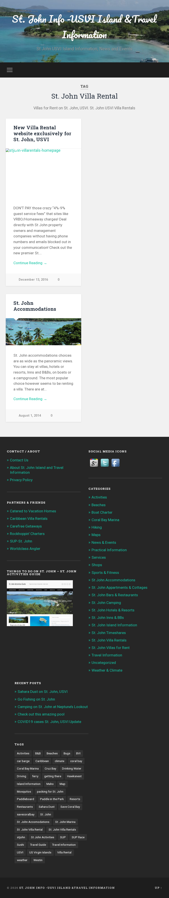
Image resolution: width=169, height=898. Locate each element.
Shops (97, 565)
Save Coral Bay (70, 806)
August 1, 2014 (30, 415)
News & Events (104, 542)
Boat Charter (102, 512)
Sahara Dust (47, 806)
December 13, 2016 (33, 280)
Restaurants (25, 806)
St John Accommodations (113, 580)
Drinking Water (71, 768)
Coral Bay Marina (105, 520)
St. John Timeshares (109, 633)
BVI (78, 753)
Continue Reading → (30, 263)
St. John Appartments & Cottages (119, 587)
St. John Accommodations (34, 306)
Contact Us (19, 460)
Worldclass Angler (25, 548)
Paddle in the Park (52, 799)
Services (99, 557)
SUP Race (78, 837)
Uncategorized (104, 662)
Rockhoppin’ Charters (27, 533)
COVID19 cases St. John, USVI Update (49, 721)
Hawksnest (74, 776)
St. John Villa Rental (30, 829)
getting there (52, 776)
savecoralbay (25, 814)
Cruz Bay (50, 768)
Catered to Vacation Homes (33, 511)
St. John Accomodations (33, 822)
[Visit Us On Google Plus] (93, 466)
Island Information (28, 784)
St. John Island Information (114, 625)
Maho (50, 784)
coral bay (76, 761)
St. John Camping (106, 602)
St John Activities (42, 837)
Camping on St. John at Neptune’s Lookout (53, 707)
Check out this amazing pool (41, 714)
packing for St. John (50, 791)
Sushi (20, 844)
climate (59, 761)
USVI (20, 852)
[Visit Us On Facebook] (115, 466)
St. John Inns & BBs (108, 617)
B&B (38, 753)
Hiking (97, 527)
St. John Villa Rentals (109, 640)
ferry (35, 776)
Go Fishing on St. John (36, 699)
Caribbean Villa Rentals (29, 518)
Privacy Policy (21, 480)
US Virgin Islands (40, 852)
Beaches (99, 505)
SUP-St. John (21, 541)
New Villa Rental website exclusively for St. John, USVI (42, 133)
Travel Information (107, 655)
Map (62, 784)
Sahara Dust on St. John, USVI (43, 691)
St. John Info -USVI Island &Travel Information (84, 26)
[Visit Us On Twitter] (104, 466)
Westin (37, 860)
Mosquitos (24, 791)
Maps (96, 535)
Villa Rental (64, 852)
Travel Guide (38, 844)
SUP (63, 837)
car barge (23, 761)
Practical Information (109, 550)
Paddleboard (25, 799)
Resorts (75, 799)
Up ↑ (158, 887)
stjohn (21, 837)
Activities (99, 497)
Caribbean (42, 761)
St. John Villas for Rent (111, 647)
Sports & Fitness (105, 572)
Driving (21, 776)
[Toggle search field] (159, 69)
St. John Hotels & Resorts (113, 610)
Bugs (67, 753)
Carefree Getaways (26, 526)
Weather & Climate (107, 670)
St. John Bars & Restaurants (115, 595)
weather (22, 860)
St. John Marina (65, 822)
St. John (45, 814)
